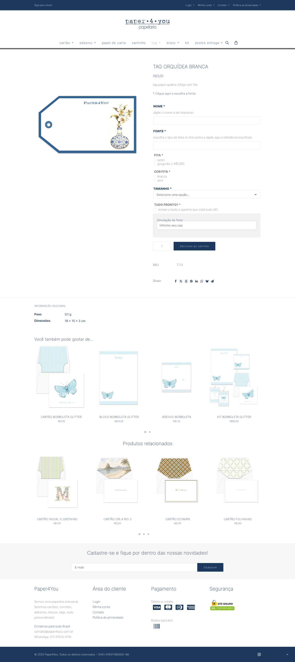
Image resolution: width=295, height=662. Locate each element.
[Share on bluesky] (206, 281)
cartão (64, 43)
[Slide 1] (145, 432)
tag (154, 43)
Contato (222, 5)
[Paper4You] (147, 24)
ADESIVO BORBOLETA (176, 417)
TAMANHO (162, 189)
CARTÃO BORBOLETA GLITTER (61, 417)
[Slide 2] (150, 432)
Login (188, 5)
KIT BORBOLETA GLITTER (234, 417)
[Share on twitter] (180, 281)
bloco (171, 43)
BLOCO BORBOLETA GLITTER (119, 417)
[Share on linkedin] (196, 281)
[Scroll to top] (287, 654)
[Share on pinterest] (191, 281)
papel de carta (114, 43)
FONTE (159, 131)
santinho (139, 43)
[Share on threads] (186, 281)
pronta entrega (207, 43)
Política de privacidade (245, 5)
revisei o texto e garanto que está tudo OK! (188, 209)
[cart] (235, 42)
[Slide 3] (148, 534)
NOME (159, 106)
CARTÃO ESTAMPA (177, 519)
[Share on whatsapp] (201, 281)
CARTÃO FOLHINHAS (238, 519)
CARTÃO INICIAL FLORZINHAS (57, 519)
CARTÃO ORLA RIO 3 (117, 519)
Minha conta (205, 5)
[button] (228, 42)
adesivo (85, 43)
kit (187, 43)
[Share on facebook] (175, 281)
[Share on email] (212, 281)
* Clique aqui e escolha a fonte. (174, 93)
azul (160, 180)
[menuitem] (190, 5)
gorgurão (171, 164)
